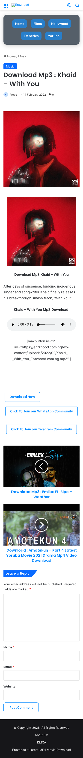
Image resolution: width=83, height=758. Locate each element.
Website (9, 686)
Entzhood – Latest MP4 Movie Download (41, 750)
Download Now (22, 396)
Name (9, 647)
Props (13, 94)
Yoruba (53, 36)
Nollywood (59, 24)
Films (37, 24)
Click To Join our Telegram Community (41, 429)
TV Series (31, 36)
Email (8, 667)
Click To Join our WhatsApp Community (41, 411)
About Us (41, 735)
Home (19, 24)
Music (22, 56)
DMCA (41, 742)
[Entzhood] (20, 5)
